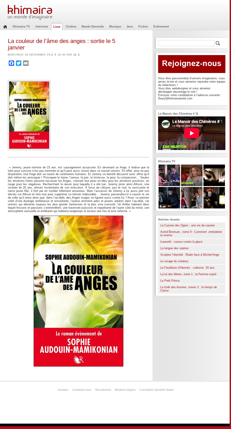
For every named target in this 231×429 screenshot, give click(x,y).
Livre (56, 26)
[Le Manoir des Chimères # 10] (214, 185)
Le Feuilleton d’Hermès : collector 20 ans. (188, 267)
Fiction (143, 26)
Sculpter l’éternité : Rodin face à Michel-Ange (189, 254)
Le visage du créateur (174, 261)
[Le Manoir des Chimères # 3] (214, 207)
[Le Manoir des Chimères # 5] (169, 207)
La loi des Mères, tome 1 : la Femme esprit (188, 274)
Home (5, 26)
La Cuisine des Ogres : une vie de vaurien (187, 225)
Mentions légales (125, 389)
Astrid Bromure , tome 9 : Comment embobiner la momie (191, 233)
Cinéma (71, 26)
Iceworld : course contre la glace (181, 241)
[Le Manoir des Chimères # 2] (192, 207)
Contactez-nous (82, 389)
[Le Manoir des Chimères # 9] (192, 185)
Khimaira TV (21, 26)
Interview (41, 26)
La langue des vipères (174, 248)
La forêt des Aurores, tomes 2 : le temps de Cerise (188, 288)
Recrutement (103, 389)
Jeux (129, 26)
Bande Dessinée (93, 26)
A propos (63, 389)
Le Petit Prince (170, 280)
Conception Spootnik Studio (156, 389)
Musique (115, 26)
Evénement (161, 26)
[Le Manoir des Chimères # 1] (169, 185)
